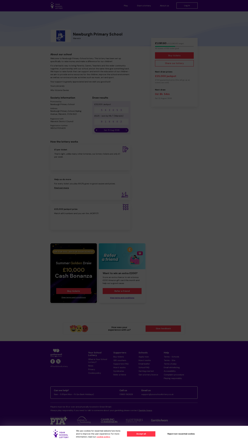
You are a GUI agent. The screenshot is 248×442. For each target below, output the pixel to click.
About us (164, 5)
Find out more (61, 188)
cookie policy (103, 436)
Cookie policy (94, 373)
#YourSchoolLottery (59, 366)
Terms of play (170, 363)
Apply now (144, 356)
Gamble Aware (145, 410)
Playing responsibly (173, 378)
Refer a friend (122, 291)
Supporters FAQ (121, 363)
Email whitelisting (172, 367)
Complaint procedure (174, 374)
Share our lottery (174, 63)
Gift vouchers (119, 360)
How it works (119, 367)
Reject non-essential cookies (181, 434)
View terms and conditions (73, 297)
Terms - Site (169, 360)
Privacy (91, 369)
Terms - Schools (171, 356)
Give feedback (163, 328)
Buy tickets (174, 55)
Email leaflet (144, 363)
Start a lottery (144, 5)
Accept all (141, 434)
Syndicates (118, 371)
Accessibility (170, 371)
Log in (187, 5)
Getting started (146, 371)
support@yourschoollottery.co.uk (157, 394)
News (90, 365)
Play (126, 5)
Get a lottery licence (148, 374)
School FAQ (144, 367)
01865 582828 (126, 394)
